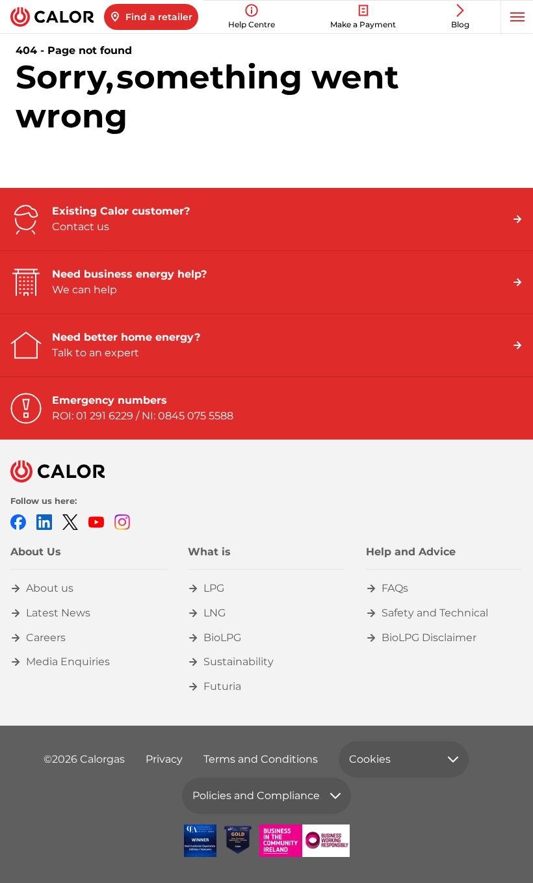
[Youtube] (96, 521)
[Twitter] (70, 521)
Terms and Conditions (260, 759)
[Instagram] (122, 521)
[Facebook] (18, 521)
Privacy (164, 759)
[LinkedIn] (44, 521)
